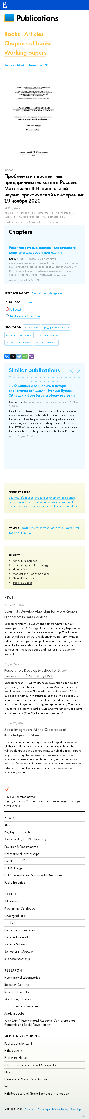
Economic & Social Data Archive (26, 1079)
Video (8, 1086)
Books (12, 34)
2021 (76, 528)
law (53, 502)
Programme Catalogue (19, 908)
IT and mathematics (38, 502)
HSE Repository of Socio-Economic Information (36, 1093)
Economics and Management (48, 293)
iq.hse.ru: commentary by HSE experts (30, 1065)
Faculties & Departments (21, 847)
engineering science (62, 497)
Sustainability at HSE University (25, 839)
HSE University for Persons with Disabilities (33, 875)
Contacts (29, 1109)
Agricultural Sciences (25, 561)
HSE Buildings (13, 868)
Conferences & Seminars (21, 1006)
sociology (32, 506)
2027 (32, 528)
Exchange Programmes (19, 930)
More (27, 533)
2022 (69, 528)
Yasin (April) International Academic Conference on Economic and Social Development (39, 1022)
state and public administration (58, 506)
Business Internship (17, 959)
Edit (83, 1114)
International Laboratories (22, 977)
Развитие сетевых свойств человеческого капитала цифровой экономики (42, 250)
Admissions (11, 901)
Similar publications (34, 370)
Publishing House (15, 1058)
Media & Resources (22, 1036)
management (64, 502)
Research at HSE (38, 65)
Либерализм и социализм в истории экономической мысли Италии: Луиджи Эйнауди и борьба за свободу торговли (42, 390)
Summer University (17, 937)
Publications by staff (18, 1043)
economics (41, 497)
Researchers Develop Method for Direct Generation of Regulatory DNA (35, 673)
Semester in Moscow (18, 951)
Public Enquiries (14, 882)
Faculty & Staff (14, 861)
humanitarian (17, 502)
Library (8, 1072)
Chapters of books (27, 43)
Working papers (25, 52)
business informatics (21, 497)
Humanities (20, 569)
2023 (61, 528)
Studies (11, 894)
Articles (34, 34)
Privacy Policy (60, 1109)
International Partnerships (21, 854)
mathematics (17, 506)
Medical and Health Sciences (31, 574)
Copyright (44, 1109)
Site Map (75, 1109)
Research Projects (16, 992)
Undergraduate (14, 916)
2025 (46, 528)
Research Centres (16, 985)
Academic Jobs (14, 1013)
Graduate (10, 923)
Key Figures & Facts (17, 832)
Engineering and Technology (30, 565)
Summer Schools (15, 944)
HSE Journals (13, 1050)
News (8, 597)
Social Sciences (22, 582)
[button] (10, 377)
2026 (39, 528)
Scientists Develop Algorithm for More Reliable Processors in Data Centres (41, 614)
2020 (12, 533)
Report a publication (16, 65)
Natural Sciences (23, 578)
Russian (27, 302)
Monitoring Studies (17, 999)
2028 (25, 528)
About (10, 818)
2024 (54, 528)
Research (13, 970)
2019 (19, 533)
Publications (37, 18)
